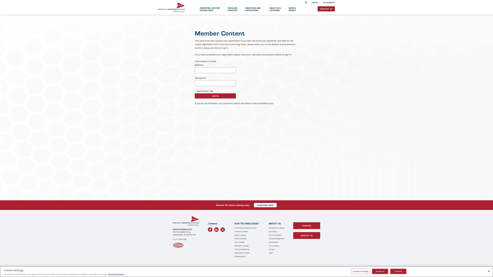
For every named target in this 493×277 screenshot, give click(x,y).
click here (281, 40)
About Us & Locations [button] (275, 9)
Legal (271, 253)
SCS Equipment (329, 2)
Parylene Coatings (241, 231)
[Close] (489, 271)
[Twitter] (222, 229)
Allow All (398, 271)
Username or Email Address (205, 63)
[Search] (306, 2)
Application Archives (241, 253)
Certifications (273, 242)
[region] (246, 271)
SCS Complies (274, 246)
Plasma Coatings (240, 239)
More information (116, 274)
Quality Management (276, 239)
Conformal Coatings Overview (245, 228)
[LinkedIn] (216, 229)
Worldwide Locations (276, 228)
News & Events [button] (292, 9)
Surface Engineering (241, 249)
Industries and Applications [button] (253, 9)
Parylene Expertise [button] (232, 9)
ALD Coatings (239, 242)
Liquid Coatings (240, 235)
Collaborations (239, 256)
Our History (273, 231)
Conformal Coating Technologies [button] (210, 9)
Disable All (380, 271)
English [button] (315, 2)
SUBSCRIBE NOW (265, 205)
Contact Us (326, 9)
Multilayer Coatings (241, 246)
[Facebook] (210, 229)
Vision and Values (275, 235)
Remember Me (204, 91)
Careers (272, 249)
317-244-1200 (180, 239)
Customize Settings (360, 271)
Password (200, 78)
